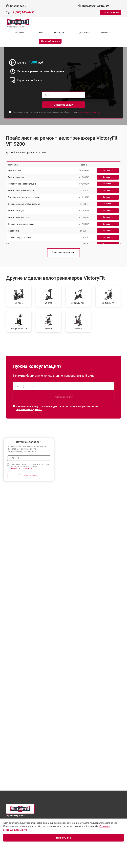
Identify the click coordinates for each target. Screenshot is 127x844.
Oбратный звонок (50, 41)
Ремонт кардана (16, 177)
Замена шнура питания (19, 237)
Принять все (63, 837)
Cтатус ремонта (110, 12)
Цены (40, 32)
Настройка (13, 231)
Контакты (106, 32)
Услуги (19, 32)
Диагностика (14, 170)
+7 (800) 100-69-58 (22, 12)
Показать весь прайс (63, 252)
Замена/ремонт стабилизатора (24, 204)
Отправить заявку (63, 104)
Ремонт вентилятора (18, 217)
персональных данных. (89, 112)
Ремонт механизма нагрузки (22, 184)
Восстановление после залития (24, 197)
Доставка (84, 32)
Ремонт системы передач (21, 190)
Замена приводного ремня (21, 224)
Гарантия (59, 32)
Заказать (108, 170)
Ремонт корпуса (16, 210)
